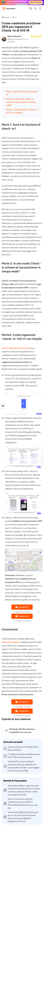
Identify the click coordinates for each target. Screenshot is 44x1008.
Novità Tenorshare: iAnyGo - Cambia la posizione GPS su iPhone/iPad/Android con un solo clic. (23, 803)
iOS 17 (12, 42)
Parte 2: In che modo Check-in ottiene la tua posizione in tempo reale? (21, 102)
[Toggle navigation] (39, 8)
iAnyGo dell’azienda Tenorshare (16, 348)
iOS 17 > (15, 17)
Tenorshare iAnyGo (10, 642)
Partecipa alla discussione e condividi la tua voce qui (22, 730)
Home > (7, 17)
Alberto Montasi (14, 36)
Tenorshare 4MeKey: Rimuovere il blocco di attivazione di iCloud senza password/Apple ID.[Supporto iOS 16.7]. (23, 817)
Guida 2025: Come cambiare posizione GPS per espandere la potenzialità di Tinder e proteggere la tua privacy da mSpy (24, 766)
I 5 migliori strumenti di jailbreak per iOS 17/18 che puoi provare (24, 756)
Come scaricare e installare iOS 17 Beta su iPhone (23, 748)
